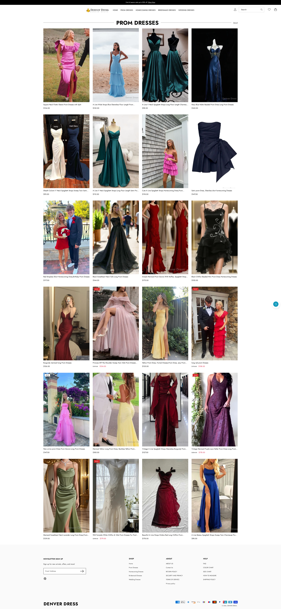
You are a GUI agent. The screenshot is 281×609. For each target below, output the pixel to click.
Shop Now (151, 2)
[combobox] (251, 9)
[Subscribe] (82, 571)
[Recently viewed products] (275, 304)
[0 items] (275, 9)
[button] (276, 310)
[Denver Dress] (97, 10)
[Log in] (235, 9)
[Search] (261, 9)
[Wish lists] (269, 9)
